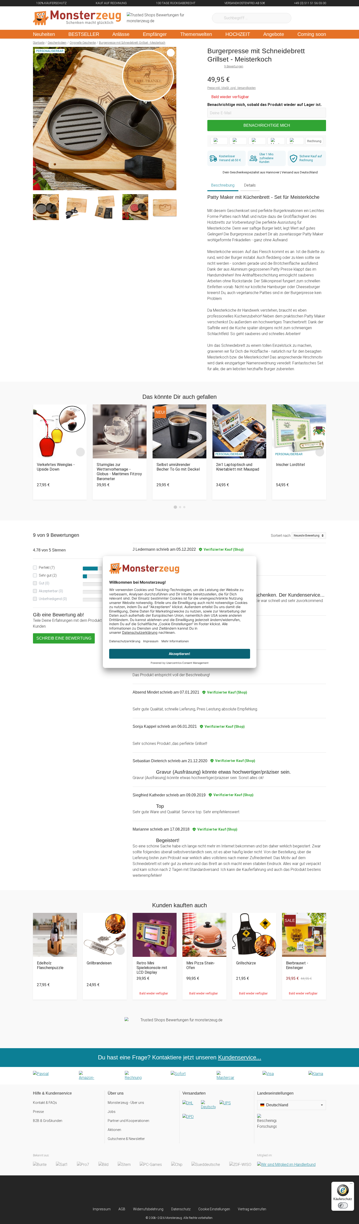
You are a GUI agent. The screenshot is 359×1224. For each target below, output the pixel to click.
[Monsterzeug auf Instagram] (150, 1191)
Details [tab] (250, 185)
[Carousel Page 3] (184, 507)
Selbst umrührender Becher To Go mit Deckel (178, 467)
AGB (121, 1209)
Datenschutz (180, 1209)
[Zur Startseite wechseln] (77, 18)
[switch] (343, 1205)
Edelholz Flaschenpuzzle (50, 965)
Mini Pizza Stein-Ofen (200, 965)
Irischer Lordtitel (290, 464)
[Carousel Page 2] (180, 507)
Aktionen (114, 1130)
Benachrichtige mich (266, 125)
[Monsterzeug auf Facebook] (170, 1191)
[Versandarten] (216, 1114)
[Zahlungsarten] (179, 1076)
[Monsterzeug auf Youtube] (208, 1191)
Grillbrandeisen (99, 963)
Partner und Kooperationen (128, 1121)
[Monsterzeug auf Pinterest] (189, 1191)
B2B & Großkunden (47, 1121)
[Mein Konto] (316, 18)
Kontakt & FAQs (45, 1103)
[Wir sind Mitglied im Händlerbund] (286, 1164)
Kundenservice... (239, 1057)
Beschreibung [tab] (222, 185)
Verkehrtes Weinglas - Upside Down (56, 467)
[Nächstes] (171, 119)
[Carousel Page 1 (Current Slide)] (175, 507)
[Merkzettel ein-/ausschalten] (170, 183)
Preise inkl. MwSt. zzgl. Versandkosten (231, 88)
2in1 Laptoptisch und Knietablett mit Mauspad (237, 467)
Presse (38, 1112)
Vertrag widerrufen (252, 1209)
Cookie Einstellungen (214, 1209)
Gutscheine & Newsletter (126, 1139)
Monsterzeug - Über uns (126, 1103)
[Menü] (351, 1185)
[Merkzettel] (301, 18)
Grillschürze (246, 963)
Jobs (112, 1112)
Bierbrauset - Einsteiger (297, 965)
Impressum (102, 1209)
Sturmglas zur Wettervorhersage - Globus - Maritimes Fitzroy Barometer (119, 471)
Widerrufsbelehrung (148, 1209)
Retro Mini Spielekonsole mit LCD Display (152, 968)
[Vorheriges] (38, 119)
